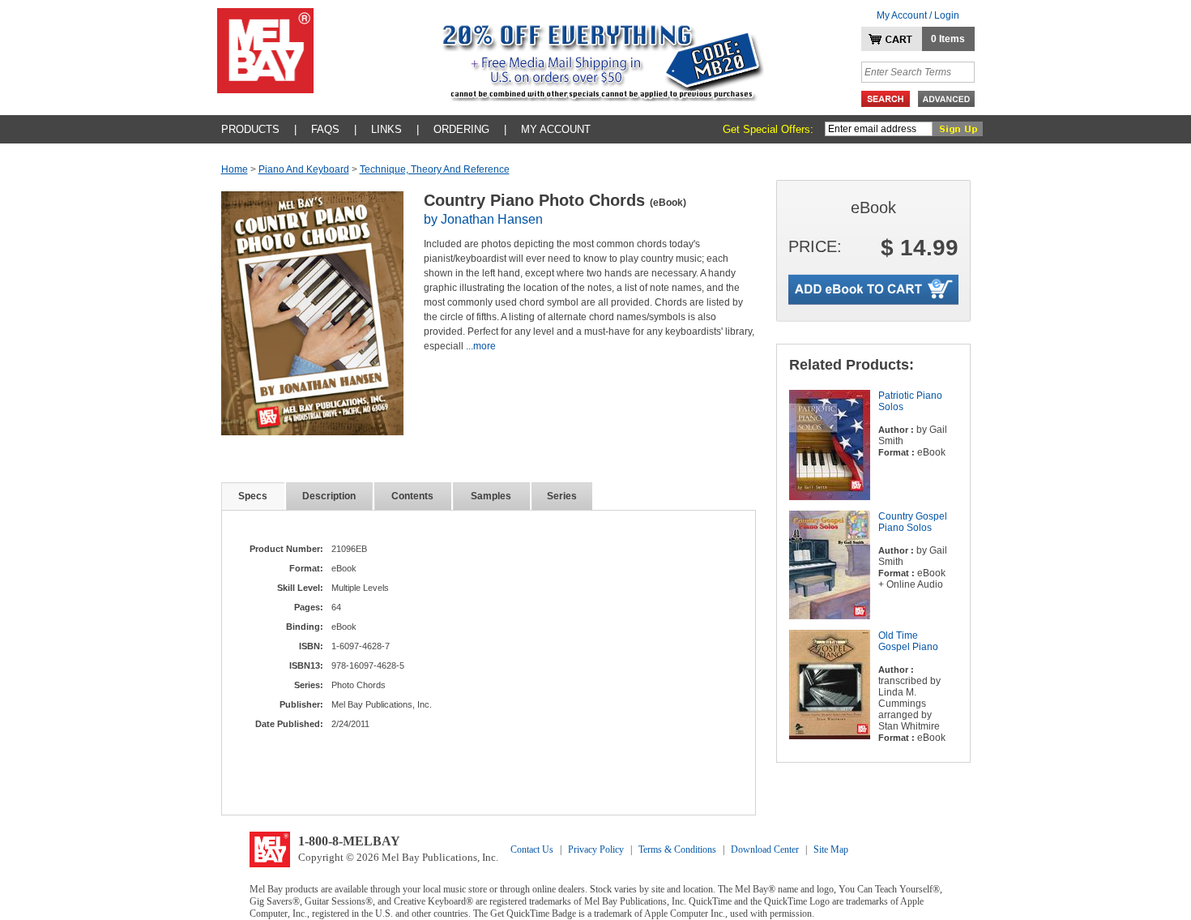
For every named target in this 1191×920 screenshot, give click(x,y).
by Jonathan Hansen (483, 219)
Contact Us (531, 849)
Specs (252, 496)
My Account (556, 129)
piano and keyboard (303, 169)
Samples (491, 496)
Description (329, 496)
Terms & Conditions (677, 849)
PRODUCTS (250, 129)
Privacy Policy (596, 849)
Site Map (830, 849)
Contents (412, 496)
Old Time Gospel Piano (908, 641)
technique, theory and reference (435, 169)
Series (562, 496)
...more (481, 346)
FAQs (325, 129)
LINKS (386, 129)
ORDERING (461, 129)
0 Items (948, 39)
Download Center (765, 849)
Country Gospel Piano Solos (912, 522)
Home (234, 169)
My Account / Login (918, 15)
